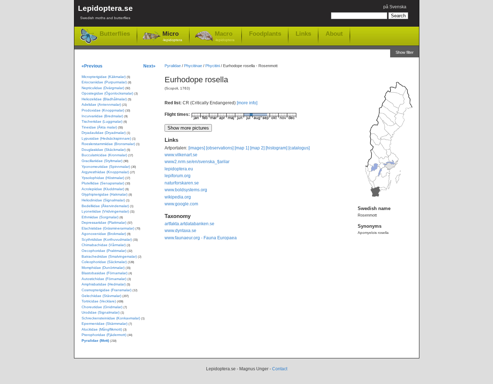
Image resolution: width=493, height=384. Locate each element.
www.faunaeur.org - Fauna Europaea (201, 237)
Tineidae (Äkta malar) (99, 127)
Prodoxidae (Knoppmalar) (103, 110)
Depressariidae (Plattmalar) (104, 222)
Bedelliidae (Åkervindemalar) (105, 206)
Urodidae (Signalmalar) (100, 312)
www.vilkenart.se (181, 154)
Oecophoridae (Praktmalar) (104, 251)
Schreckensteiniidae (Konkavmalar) (111, 318)
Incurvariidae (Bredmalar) (102, 116)
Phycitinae (193, 66)
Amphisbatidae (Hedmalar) (104, 284)
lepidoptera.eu (179, 168)
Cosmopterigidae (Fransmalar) (106, 290)
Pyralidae (173, 66)
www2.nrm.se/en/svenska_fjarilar (197, 161)
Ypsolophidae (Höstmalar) (103, 178)
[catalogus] (299, 147)
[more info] (247, 102)
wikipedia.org (178, 197)
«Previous (92, 66)
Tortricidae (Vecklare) (99, 301)
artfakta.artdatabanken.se (189, 223)
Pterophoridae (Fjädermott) (104, 335)
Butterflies (115, 33)
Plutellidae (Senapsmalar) (103, 183)
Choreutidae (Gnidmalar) (102, 307)
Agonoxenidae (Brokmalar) (104, 234)
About (334, 33)
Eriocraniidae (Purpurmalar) (104, 82)
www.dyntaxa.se (180, 230)
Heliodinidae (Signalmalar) (103, 200)
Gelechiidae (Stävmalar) (101, 296)
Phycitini (212, 66)
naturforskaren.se (182, 183)
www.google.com (181, 203)
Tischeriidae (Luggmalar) (102, 121)
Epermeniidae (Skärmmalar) (104, 324)
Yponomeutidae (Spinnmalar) (106, 167)
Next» (149, 66)
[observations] (220, 147)
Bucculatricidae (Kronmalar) (104, 155)
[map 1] (242, 147)
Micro (172, 36)
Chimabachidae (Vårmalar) (104, 245)
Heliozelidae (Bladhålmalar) (104, 99)
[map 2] (257, 147)
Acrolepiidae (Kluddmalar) (103, 189)
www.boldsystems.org (186, 189)
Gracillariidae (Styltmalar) (102, 161)
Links (303, 33)
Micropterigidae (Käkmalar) (104, 77)
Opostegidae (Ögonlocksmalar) (107, 93)
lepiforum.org (178, 175)
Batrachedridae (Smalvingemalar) (109, 256)
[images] (196, 147)
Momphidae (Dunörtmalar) (103, 268)
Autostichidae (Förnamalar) (104, 279)
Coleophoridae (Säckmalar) (104, 262)
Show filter (405, 52)
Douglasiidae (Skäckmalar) (104, 150)
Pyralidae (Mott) (95, 340)
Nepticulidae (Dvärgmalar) (103, 88)
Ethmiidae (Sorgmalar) (100, 217)
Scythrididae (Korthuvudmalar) (107, 239)
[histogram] (276, 147)
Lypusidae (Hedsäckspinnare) (106, 138)
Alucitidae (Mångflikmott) (102, 329)
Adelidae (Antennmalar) (101, 104)
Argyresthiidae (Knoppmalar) (105, 172)
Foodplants (265, 33)
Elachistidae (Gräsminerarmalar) (108, 228)
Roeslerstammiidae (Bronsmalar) (108, 144)
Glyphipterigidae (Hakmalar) (104, 194)
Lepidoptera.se (105, 12)
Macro (225, 36)
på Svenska (394, 6)
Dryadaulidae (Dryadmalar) (104, 133)
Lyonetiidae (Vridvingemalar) (105, 211)
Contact (279, 368)
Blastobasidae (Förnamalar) (104, 273)
